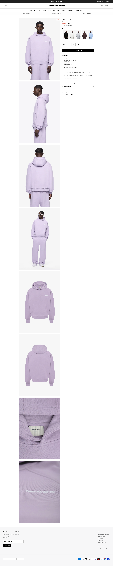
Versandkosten (70, 25)
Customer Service (79, 10)
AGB (99, 544)
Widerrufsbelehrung (102, 542)
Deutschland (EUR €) (100, 1)
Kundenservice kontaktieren (104, 534)
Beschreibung (65, 55)
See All (39, 10)
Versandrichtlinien (102, 546)
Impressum (100, 538)
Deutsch (107, 1)
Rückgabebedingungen (103, 548)
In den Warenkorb (78, 50)
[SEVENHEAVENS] (56, 5)
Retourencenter (101, 536)
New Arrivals (32, 10)
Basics (44, 10)
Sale (58, 10)
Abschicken (7, 545)
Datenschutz (100, 540)
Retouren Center (70, 10)
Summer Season (51, 10)
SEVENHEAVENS (8, 562)
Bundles (63, 10)
